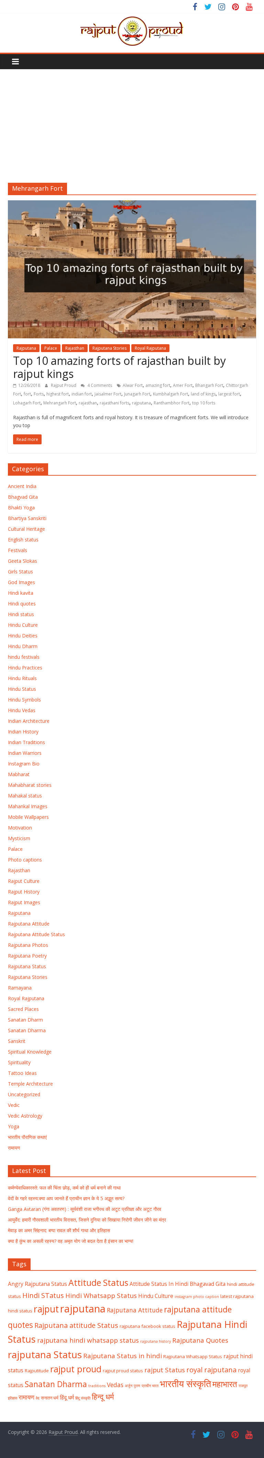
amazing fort (157, 385)
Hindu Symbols (24, 699)
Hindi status (21, 614)
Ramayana (20, 987)
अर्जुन (128, 1385)
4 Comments (99, 385)
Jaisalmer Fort (108, 394)
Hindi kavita (20, 593)
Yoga (13, 1126)
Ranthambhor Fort (171, 403)
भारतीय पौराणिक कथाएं (27, 1137)
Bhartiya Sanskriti (27, 518)
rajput (46, 1309)
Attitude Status (98, 1282)
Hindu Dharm (22, 646)
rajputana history (155, 1341)
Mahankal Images (27, 806)
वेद (38, 1398)
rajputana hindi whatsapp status (88, 1340)
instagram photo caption (197, 1296)
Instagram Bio (24, 763)
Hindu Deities (22, 635)
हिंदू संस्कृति (82, 1398)
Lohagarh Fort (27, 403)
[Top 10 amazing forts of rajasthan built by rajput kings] (132, 204)
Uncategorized (24, 1094)
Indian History (23, 731)
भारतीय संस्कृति (185, 1383)
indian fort (82, 394)
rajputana (141, 403)
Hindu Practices (25, 667)
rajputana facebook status (147, 1326)
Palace (50, 348)
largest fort (229, 394)
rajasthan (88, 403)
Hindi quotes (22, 603)
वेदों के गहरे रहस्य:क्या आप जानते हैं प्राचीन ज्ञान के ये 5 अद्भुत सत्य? (66, 1198)
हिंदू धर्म (67, 1397)
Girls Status (20, 571)
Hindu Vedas (21, 710)
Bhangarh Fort (209, 385)
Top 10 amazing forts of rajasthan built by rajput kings (119, 367)
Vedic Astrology (25, 1115)
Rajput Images (24, 902)
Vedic (14, 1105)
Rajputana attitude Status (76, 1325)
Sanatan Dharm (25, 1019)
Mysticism (19, 838)
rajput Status (164, 1369)
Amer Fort (182, 385)
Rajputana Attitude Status (36, 934)
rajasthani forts (114, 403)
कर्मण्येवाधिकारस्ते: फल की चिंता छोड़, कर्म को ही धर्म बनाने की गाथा (64, 1187)
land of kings (203, 394)
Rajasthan (74, 348)
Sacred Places (23, 1009)
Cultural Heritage (26, 529)
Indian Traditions (26, 742)
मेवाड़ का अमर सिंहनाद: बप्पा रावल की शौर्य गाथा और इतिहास (59, 1230)
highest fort (57, 394)
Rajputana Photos (28, 945)
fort (27, 394)
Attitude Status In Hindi (159, 1284)
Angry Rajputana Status (37, 1284)
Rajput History (24, 891)
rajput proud (75, 1369)
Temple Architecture (30, 1083)
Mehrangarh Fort (59, 403)
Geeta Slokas (22, 561)
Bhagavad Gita (208, 1284)
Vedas (115, 1385)
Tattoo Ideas (22, 1073)
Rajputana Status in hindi (122, 1355)
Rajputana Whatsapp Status (192, 1356)
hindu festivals (24, 657)
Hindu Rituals (22, 678)
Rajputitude (37, 1370)
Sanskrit (16, 1041)
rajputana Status (45, 1354)
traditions (97, 1385)
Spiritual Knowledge (30, 1051)
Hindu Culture (23, 625)
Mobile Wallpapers (28, 817)
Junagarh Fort (137, 394)
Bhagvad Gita (23, 497)
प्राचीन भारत (150, 1385)
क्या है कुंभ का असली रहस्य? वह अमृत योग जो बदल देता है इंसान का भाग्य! (70, 1241)
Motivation (20, 827)
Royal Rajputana (150, 348)
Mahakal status (25, 795)
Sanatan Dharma (27, 1030)
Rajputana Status (27, 966)
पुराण (137, 1385)
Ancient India (22, 486)
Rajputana (26, 348)
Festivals (17, 550)
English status (23, 539)
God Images (21, 582)
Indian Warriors (25, 753)
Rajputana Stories (109, 348)
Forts (39, 394)
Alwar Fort (133, 385)
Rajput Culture (24, 881)
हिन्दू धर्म (103, 1397)
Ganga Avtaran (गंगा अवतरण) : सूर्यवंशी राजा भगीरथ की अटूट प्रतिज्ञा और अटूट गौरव (84, 1209)
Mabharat (19, 774)
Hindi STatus (43, 1295)
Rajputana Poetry (27, 955)
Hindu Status (22, 689)
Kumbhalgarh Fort (170, 394)
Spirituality (19, 1062)
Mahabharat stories (30, 785)
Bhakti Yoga (21, 507)
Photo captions (25, 859)
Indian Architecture (29, 721)
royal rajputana (211, 1369)
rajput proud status (123, 1370)
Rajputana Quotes (200, 1340)
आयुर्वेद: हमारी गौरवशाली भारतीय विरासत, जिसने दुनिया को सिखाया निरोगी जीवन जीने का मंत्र (87, 1219)
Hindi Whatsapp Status (101, 1295)
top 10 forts (203, 403)
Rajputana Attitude (29, 923)
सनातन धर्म (49, 1398)
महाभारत (224, 1384)
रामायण (14, 1147)
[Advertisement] (132, 121)
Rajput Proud (64, 385)
